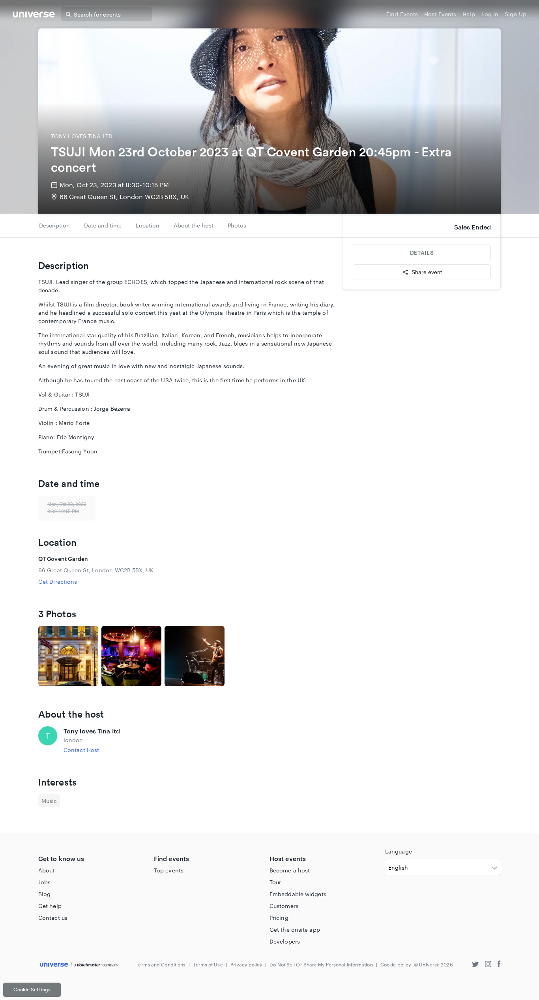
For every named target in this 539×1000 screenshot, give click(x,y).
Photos (237, 225)
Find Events (402, 14)
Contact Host (81, 749)
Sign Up (515, 14)
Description (54, 225)
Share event (427, 272)
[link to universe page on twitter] (475, 965)
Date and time (103, 225)
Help (468, 14)
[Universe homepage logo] (34, 15)
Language (398, 851)
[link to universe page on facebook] (499, 965)
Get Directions (57, 581)
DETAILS (422, 252)
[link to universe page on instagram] (488, 965)
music (49, 800)
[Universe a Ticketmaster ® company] (79, 964)
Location (147, 225)
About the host (193, 225)
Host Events (440, 14)
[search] (68, 14)
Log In (490, 14)
